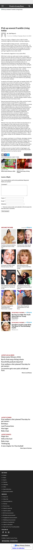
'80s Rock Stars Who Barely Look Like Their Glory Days (24, 245)
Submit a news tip (7, 508)
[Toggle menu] (3, 6)
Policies (5, 503)
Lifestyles (5, 484)
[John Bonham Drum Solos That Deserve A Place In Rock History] (24, 277)
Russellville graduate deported (12, 362)
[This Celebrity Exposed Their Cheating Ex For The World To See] (8, 277)
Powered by (24, 227)
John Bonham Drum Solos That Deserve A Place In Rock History (24, 287)
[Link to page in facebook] (5, 155)
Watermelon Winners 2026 (8, 171)
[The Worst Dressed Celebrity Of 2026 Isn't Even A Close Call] (8, 236)
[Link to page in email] (2, 155)
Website (3, 204)
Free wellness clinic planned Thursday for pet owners (15, 365)
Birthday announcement (9, 515)
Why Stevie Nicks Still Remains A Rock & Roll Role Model (24, 267)
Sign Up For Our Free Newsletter (11, 526)
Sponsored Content (8, 491)
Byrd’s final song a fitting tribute (23, 172)
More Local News (26, 372)
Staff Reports (12, 33)
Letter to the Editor (8, 524)
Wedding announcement (9, 520)
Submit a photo (7, 510)
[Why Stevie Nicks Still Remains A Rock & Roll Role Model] (24, 256)
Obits (4, 486)
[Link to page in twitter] (8, 155)
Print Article (28, 154)
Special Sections (7, 489)
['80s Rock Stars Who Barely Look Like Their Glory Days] (24, 236)
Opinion (5, 482)
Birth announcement (8, 513)
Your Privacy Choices (23, 545)
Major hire (5, 436)
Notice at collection (18, 548)
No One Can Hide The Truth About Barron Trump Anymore (21, 317)
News (4, 477)
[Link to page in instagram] (8, 532)
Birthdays (4, 424)
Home (4, 475)
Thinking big (5, 443)
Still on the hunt (6, 439)
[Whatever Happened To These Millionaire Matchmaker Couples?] (8, 297)
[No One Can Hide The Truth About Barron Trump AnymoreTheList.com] (5, 316)
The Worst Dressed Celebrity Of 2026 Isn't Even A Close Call (8, 246)
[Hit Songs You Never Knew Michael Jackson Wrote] (8, 256)
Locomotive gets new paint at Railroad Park (14, 369)
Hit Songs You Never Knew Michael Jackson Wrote (8, 266)
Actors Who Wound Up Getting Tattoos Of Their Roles (23, 307)
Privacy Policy (6, 540)
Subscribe (5, 499)
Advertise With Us (7, 501)
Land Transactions (7, 426)
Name (3, 198)
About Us (5, 496)
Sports (4, 480)
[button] (29, 6)
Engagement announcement (10, 517)
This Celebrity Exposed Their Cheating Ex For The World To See (8, 287)
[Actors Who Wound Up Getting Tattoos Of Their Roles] (24, 297)
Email (3, 201)
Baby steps (5, 431)
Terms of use (6, 506)
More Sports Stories (25, 448)
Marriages (4, 428)
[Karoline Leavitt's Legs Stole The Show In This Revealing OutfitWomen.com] (5, 326)
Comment (4, 184)
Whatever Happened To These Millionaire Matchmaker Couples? (7, 307)
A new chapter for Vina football (12, 446)
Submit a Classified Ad (8, 522)
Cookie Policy (14, 540)
